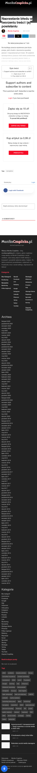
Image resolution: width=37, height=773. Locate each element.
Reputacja (28, 294)
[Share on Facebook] (11, 36)
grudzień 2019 (6, 418)
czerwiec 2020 (6, 405)
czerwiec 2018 (6, 456)
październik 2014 (7, 544)
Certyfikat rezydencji (9, 676)
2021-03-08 (26, 31)
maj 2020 (5, 407)
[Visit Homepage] (18, 3)
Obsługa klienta (30, 291)
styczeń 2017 (6, 490)
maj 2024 (5, 356)
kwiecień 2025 (6, 333)
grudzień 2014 (6, 539)
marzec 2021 (6, 388)
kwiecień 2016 (6, 502)
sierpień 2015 (6, 520)
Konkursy (5, 280)
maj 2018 (5, 458)
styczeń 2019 (6, 442)
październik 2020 (7, 400)
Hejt (26, 287)
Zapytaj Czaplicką (28, 309)
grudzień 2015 (6, 511)
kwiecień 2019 (6, 435)
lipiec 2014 (5, 551)
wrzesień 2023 (6, 367)
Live (15, 282)
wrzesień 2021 (6, 379)
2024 (4, 673)
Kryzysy (27, 285)
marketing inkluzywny (9, 701)
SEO (4, 715)
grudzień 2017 (6, 469)
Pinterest (16, 297)
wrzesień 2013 (6, 574)
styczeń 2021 (6, 393)
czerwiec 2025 (6, 328)
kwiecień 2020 (6, 409)
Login (10, 98)
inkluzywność (21, 687)
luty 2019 (5, 439)
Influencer (28, 279)
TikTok (15, 300)
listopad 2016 (6, 495)
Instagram (17, 291)
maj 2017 (5, 481)
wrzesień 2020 (6, 402)
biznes (31, 673)
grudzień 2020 (6, 395)
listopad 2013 (6, 569)
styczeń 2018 (6, 467)
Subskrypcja (22, 762)
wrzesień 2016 (6, 500)
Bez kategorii (6, 277)
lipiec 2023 (5, 372)
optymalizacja (30, 705)
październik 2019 (7, 423)
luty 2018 (5, 465)
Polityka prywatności (8, 760)
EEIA (13, 680)
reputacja (24, 712)
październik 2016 (7, 497)
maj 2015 (5, 527)
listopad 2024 (6, 344)
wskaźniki (12, 719)
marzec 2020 (6, 412)
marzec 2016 (6, 504)
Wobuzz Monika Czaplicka (10, 251)
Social (16, 277)
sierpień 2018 (6, 451)
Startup (27, 302)
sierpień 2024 (6, 351)
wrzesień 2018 (6, 449)
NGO (21, 705)
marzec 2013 (6, 583)
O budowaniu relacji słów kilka (22, 735)
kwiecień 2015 (6, 530)
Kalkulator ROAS (22, 760)
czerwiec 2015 (6, 525)
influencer (25, 683)
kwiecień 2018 (6, 460)
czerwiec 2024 (6, 354)
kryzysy (13, 690)
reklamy (16, 712)
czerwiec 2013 (6, 581)
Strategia (28, 277)
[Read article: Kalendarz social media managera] (6, 745)
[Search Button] (34, 3)
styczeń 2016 (6, 509)
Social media (12, 715)
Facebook (16, 279)
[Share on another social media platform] (32, 36)
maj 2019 (5, 432)
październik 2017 (7, 472)
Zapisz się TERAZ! (18, 126)
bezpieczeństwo (21, 673)
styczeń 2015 (6, 537)
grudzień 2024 (6, 342)
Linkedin (16, 294)
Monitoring (5, 285)
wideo (4, 719)
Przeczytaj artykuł (18, 153)
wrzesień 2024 (6, 349)
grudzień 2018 (6, 444)
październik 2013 (7, 571)
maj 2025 (5, 330)
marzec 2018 (6, 463)
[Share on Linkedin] (25, 36)
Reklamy (16, 284)
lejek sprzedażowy (20, 694)
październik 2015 (7, 516)
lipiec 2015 (5, 523)
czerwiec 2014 (6, 553)
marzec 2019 (6, 437)
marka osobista (14, 698)
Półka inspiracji (6, 288)
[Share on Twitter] (18, 36)
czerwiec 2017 (6, 479)
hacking (12, 683)
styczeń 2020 (6, 416)
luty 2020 (5, 414)
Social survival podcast (8, 762)
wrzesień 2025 (6, 326)
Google (16, 288)
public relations (7, 712)
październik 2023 (7, 365)
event (19, 680)
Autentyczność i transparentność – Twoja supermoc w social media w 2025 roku (23, 726)
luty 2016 (5, 507)
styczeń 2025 (6, 340)
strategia (21, 715)
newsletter (14, 705)
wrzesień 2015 (6, 518)
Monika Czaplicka (13, 31)
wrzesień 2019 (6, 426)
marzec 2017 (6, 486)
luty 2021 (5, 391)
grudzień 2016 (6, 493)
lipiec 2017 (5, 477)
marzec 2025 (6, 335)
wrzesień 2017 (6, 474)
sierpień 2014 (6, 548)
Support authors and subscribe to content (17, 71)
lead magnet (22, 690)
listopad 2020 (6, 398)
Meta (19, 701)
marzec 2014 (6, 560)
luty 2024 (5, 361)
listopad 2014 (6, 541)
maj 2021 (5, 384)
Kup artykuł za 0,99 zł (19, 76)
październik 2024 (7, 347)
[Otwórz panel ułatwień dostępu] (4, 768)
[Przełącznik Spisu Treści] (29, 68)
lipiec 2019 (5, 430)
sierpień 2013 (6, 576)
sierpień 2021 (6, 381)
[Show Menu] (2, 3)
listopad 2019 (6, 421)
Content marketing (23, 676)
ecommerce (29, 300)
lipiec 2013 (5, 578)
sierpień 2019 (6, 428)
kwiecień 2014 (6, 558)
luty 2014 (5, 562)
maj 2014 (5, 555)
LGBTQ (31, 694)
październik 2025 (7, 324)
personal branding (8, 708)
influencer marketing (9, 687)
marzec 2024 (6, 358)
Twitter (15, 303)
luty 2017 (5, 488)
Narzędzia (5, 283)
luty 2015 (5, 534)
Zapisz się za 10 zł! (19, 74)
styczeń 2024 (6, 363)
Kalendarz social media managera (23, 743)
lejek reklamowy (7, 694)
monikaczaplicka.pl (8, 253)
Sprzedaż (28, 297)
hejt (18, 683)
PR (25, 708)
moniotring (27, 701)
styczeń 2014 (6, 565)
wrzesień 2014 (6, 546)
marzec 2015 (6, 532)
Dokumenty (5, 758)
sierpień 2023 (6, 370)
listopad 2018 (6, 446)
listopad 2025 (6, 321)
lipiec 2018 (5, 453)
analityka (11, 673)
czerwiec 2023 (6, 375)
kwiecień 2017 (6, 483)
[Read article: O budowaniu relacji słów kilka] (6, 737)
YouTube (16, 306)
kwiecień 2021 (6, 386)
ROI (31, 712)
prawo (30, 708)
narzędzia (9, 171)
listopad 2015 (6, 514)
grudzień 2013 (6, 567)
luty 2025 (5, 337)
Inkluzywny (28, 282)
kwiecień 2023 (6, 377)
